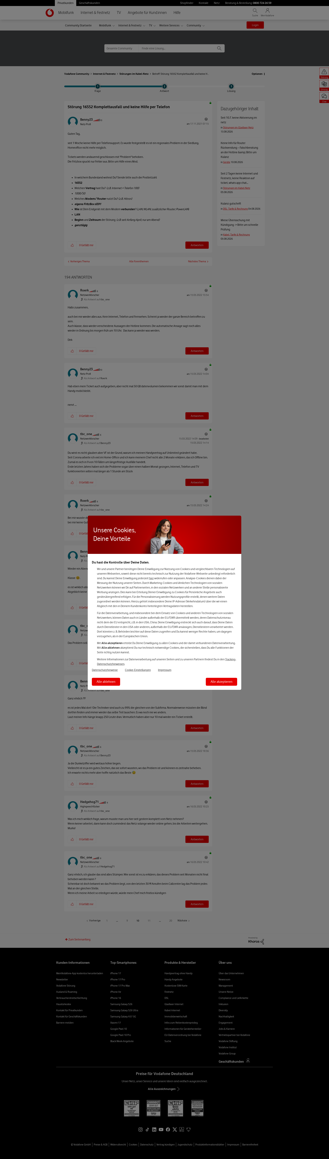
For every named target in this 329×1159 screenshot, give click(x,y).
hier (151, 578)
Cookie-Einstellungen (138, 670)
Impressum (164, 670)
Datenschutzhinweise (105, 670)
